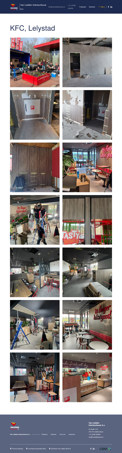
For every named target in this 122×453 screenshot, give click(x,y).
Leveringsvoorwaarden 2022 (37, 449)
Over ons (62, 434)
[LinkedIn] (111, 6)
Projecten (82, 7)
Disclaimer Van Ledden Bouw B (61, 449)
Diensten (92, 7)
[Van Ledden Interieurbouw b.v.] (15, 6)
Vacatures (72, 434)
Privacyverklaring (17, 449)
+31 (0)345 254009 (72, 6)
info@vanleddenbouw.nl (56, 7)
